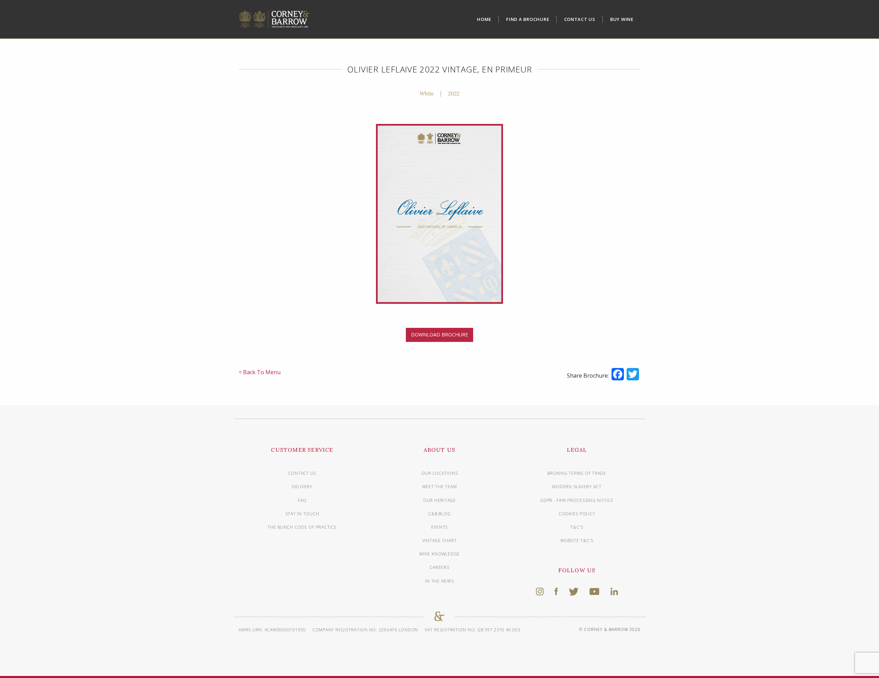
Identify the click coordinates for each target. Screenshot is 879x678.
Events (439, 527)
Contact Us (580, 19)
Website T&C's (576, 540)
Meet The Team (439, 487)
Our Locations (439, 473)
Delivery (302, 487)
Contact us (302, 473)
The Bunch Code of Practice (302, 527)
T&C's (576, 527)
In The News (439, 581)
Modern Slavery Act (577, 487)
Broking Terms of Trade (576, 473)
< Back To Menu (260, 372)
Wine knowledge (439, 554)
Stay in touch (302, 514)
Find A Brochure (527, 19)
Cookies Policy (577, 514)
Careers (439, 567)
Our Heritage (439, 500)
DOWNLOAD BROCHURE (439, 334)
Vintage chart (439, 540)
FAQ (302, 500)
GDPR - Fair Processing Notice (577, 500)
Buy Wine (621, 19)
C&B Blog (439, 514)
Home (484, 19)
